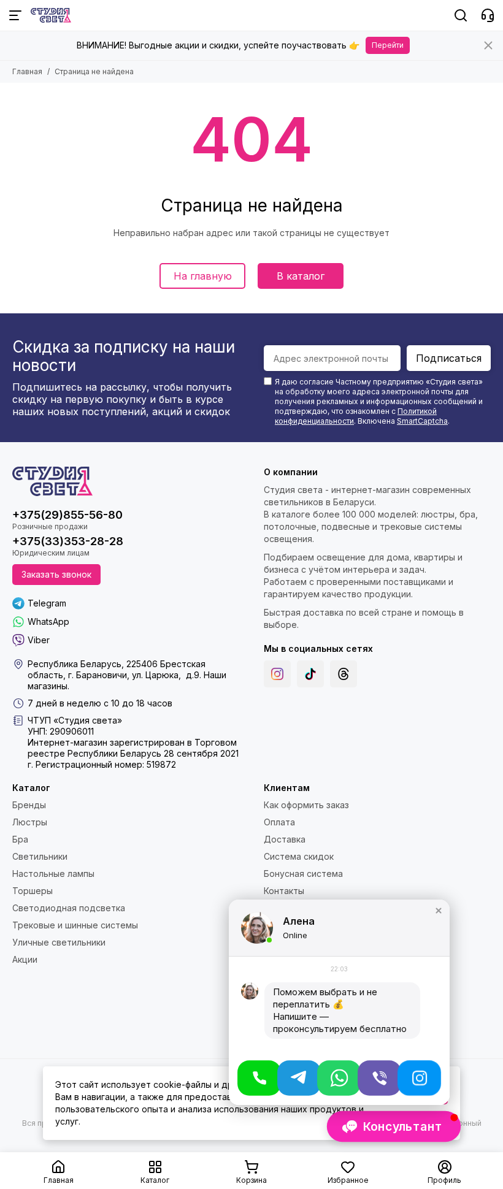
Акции (24, 959)
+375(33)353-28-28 (67, 541)
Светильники (39, 856)
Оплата (279, 822)
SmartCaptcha (422, 421)
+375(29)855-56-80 (67, 514)
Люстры (29, 822)
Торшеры (32, 890)
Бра (20, 839)
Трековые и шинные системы (75, 925)
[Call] (259, 1078)
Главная (27, 71)
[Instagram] (277, 673)
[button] (438, 910)
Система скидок (299, 856)
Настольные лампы (53, 873)
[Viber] (379, 1078)
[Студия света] (51, 15)
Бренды (29, 805)
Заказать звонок (56, 574)
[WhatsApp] (339, 1078)
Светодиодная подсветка (68, 908)
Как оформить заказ (306, 805)
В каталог (300, 276)
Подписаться (449, 358)
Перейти (388, 45)
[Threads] (343, 673)
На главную (203, 276)
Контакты (284, 890)
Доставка (284, 839)
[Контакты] (487, 15)
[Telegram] (299, 1078)
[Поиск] (460, 15)
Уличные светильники (59, 942)
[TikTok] (310, 673)
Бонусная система (303, 873)
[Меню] (15, 15)
